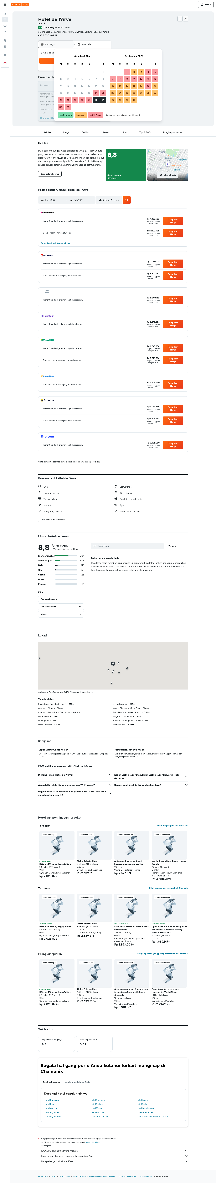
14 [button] (96, 85)
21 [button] (96, 92)
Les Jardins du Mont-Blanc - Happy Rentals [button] (169, 862)
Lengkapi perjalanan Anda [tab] (77, 1082)
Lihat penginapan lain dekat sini (172, 825)
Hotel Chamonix (146, 1176)
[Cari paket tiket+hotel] (5, 32)
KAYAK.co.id (43, 1176)
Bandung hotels (52, 1112)
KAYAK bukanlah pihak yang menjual (59, 1150)
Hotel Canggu (51, 1108)
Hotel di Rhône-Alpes (127, 1176)
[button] (5, 4)
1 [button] (103, 71)
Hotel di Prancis (79, 1176)
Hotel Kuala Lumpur (145, 1108)
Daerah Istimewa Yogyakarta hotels (152, 1116)
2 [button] (61, 78)
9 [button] (61, 85)
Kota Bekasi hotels (145, 1112)
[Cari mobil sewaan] (5, 26)
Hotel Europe (64, 1176)
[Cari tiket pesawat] (5, 13)
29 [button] (103, 99)
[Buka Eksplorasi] (5, 40)
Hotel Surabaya (52, 1100)
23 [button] (61, 99)
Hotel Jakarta (142, 1100)
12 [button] (82, 85)
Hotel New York (98, 1100)
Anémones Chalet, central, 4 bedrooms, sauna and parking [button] (128, 862)
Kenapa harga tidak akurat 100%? (58, 1161)
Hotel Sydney (97, 1104)
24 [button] (68, 99)
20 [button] (89, 92)
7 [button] (96, 78)
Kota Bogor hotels (53, 1116)
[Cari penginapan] (5, 20)
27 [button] (89, 99)
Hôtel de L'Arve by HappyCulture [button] (55, 864)
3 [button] (68, 78)
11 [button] (75, 85)
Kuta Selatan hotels (99, 1116)
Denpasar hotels (98, 1112)
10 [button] (68, 85)
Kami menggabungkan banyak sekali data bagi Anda (67, 1155)
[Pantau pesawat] (5, 47)
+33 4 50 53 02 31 (47, 35)
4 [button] (75, 78)
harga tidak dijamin (93, 1142)
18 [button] (75, 92)
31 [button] (68, 107)
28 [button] (96, 99)
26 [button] (82, 99)
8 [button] (103, 78)
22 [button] (103, 92)
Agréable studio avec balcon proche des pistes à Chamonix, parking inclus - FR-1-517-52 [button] (169, 929)
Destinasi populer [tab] (51, 1082)
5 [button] (82, 78)
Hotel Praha (142, 1104)
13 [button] (89, 85)
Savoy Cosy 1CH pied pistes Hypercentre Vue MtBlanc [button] (165, 990)
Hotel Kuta (49, 1104)
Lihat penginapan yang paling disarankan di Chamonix (162, 953)
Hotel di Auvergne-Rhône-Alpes (102, 1176)
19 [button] (82, 92)
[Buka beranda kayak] (20, 4)
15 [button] (103, 85)
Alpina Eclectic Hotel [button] (87, 861)
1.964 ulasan (64, 27)
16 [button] (61, 92)
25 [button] (75, 99)
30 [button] (60, 107)
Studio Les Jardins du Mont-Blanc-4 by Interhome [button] (131, 928)
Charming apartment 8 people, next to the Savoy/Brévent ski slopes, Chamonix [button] (131, 992)
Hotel (53, 1176)
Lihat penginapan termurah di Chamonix (168, 888)
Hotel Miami (96, 1108)
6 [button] (89, 78)
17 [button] (68, 92)
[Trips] (5, 55)
